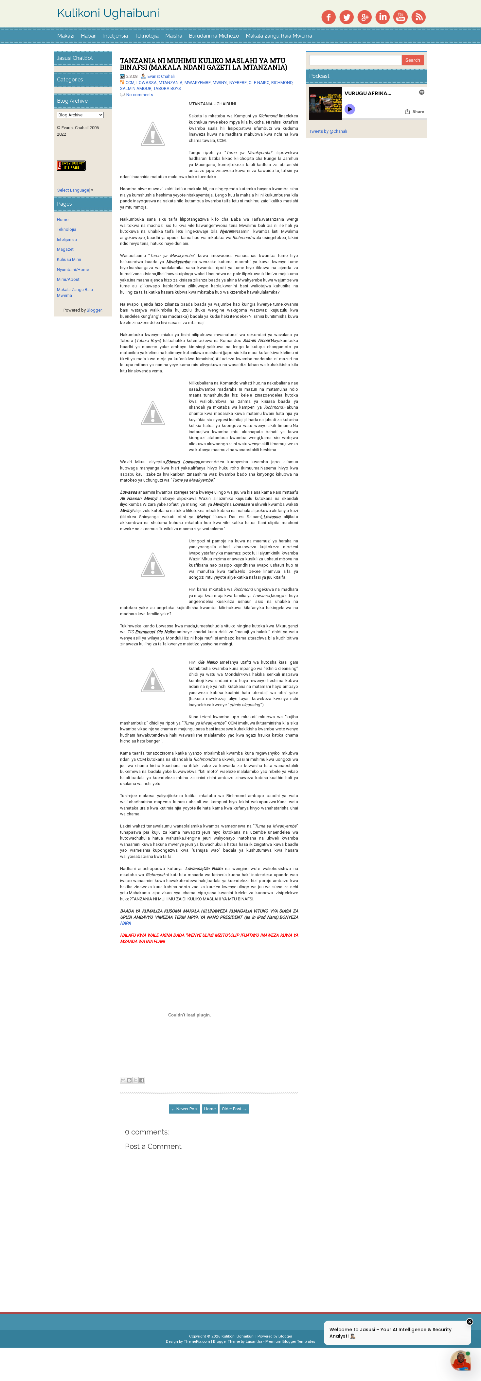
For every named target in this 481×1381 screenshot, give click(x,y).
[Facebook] (328, 16)
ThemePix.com (197, 1341)
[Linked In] (382, 16)
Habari (89, 36)
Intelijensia (115, 36)
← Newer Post (184, 1108)
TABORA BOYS (167, 88)
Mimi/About (68, 279)
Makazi (65, 36)
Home (210, 1108)
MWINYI (220, 82)
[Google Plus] (364, 16)
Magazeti (66, 249)
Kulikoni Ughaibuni (108, 13)
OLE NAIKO (259, 82)
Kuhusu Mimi (69, 259)
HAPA (125, 923)
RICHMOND (282, 82)
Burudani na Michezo (214, 36)
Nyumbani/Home (73, 269)
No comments (139, 94)
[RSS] (418, 16)
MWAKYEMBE (198, 82)
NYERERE (238, 82)
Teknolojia (146, 36)
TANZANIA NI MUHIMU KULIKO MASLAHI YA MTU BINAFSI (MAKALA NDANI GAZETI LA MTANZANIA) (203, 63)
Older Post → (234, 1108)
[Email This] (123, 1080)
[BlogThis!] (129, 1080)
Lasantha (254, 1341)
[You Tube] (400, 16)
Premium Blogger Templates (290, 1341)
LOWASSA (146, 82)
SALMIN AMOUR (135, 88)
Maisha (173, 36)
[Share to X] (135, 1080)
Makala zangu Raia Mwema (279, 36)
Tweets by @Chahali (328, 131)
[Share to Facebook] (141, 1080)
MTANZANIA (171, 82)
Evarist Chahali (161, 76)
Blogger (94, 310)
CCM (130, 82)
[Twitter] (346, 16)
